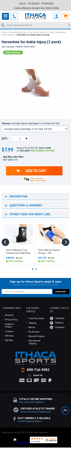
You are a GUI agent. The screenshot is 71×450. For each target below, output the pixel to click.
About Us (9, 315)
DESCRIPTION (15, 196)
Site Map (9, 340)
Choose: (30, 123)
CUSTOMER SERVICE (32, 309)
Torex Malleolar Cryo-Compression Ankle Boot (18, 251)
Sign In (22, 3)
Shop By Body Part (18, 32)
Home (4, 32)
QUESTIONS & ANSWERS (23, 205)
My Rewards (47, 3)
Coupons (9, 331)
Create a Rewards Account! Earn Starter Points (36, 7)
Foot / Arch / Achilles (38, 32)
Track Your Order (36, 318)
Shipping (32, 322)
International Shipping (34, 342)
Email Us (38, 375)
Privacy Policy (11, 319)
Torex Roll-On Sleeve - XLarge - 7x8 (49, 251)
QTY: (5, 138)
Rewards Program (37, 336)
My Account (33, 3)
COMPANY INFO (11, 308)
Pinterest (59, 322)
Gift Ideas (9, 335)
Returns (32, 327)
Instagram (60, 327)
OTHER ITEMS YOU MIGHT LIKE (27, 214)
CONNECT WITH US (59, 309)
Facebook (59, 318)
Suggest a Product (9, 325)
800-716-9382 (37, 369)
